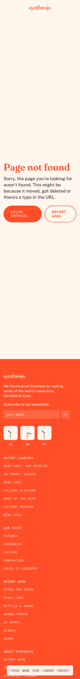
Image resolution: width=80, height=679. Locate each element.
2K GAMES (12, 622)
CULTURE (11, 552)
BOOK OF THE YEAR (20, 498)
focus (15, 670)
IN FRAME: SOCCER (20, 474)
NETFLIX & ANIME (19, 606)
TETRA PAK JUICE (19, 589)
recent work (59, 214)
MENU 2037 (13, 482)
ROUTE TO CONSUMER (21, 568)
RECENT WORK (15, 659)
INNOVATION (14, 560)
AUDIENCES (13, 544)
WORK (25, 670)
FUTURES (11, 536)
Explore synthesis (19, 214)
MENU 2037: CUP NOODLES (26, 466)
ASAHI (9, 638)
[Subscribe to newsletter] (65, 414)
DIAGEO (10, 630)
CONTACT (63, 670)
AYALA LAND (14, 598)
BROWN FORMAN (16, 614)
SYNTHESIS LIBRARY (21, 676)
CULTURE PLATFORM (20, 490)
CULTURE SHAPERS (19, 507)
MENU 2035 (13, 515)
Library (48, 670)
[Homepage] (40, 8)
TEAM (35, 670)
